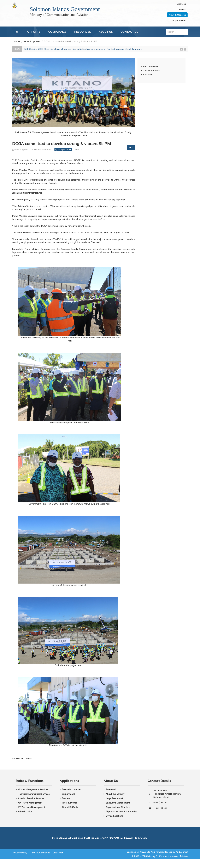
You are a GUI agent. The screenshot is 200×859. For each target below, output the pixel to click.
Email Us (130, 838)
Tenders (66, 798)
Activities (147, 74)
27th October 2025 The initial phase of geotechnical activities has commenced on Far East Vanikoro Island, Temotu (83, 49)
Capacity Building (151, 70)
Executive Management (118, 802)
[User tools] (131, 147)
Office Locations (114, 815)
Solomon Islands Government (65, 9)
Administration (25, 811)
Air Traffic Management (30, 802)
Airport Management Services (33, 789)
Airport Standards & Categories (121, 811)
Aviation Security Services (31, 798)
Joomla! (184, 852)
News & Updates (177, 14)
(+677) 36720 (160, 802)
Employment (68, 794)
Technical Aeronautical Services (34, 794)
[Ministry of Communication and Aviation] (14, 5)
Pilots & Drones (69, 802)
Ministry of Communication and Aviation (59, 15)
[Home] (17, 32)
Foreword (111, 789)
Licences (181, 3)
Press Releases (150, 66)
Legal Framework (114, 798)
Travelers (181, 9)
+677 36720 (109, 838)
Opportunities (179, 20)
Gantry (172, 852)
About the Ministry (115, 794)
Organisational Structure (118, 807)
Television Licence (71, 789)
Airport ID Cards (70, 807)
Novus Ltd (145, 852)
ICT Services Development (31, 807)
